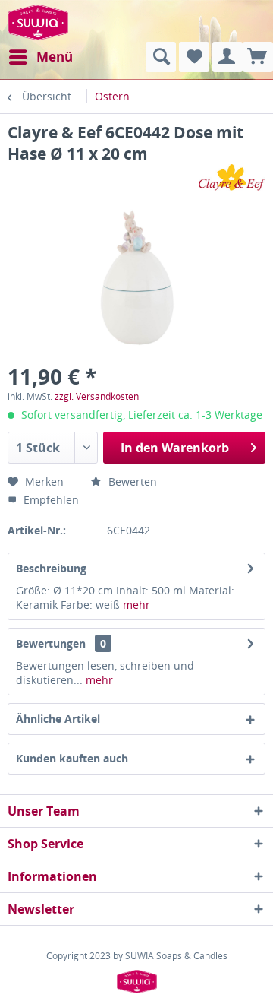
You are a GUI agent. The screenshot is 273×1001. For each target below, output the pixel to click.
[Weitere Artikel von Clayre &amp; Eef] (232, 177)
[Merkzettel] (194, 57)
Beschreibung (51, 568)
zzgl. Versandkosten (97, 396)
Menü (54, 56)
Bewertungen (51, 643)
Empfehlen (49, 500)
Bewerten (131, 481)
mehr (136, 604)
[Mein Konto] (227, 57)
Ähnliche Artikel (58, 718)
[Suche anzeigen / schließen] (161, 57)
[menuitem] (40, 57)
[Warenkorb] (258, 57)
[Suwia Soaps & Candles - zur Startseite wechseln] (38, 21)
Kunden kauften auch (72, 758)
